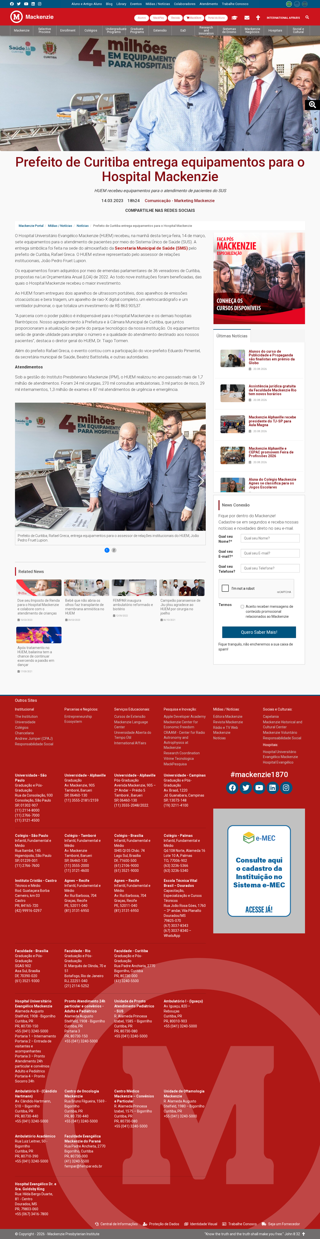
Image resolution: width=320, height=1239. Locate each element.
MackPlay (158, 18)
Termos (225, 605)
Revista (175, 18)
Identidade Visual (203, 1224)
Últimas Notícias (232, 335)
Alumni (141, 18)
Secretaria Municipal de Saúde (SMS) (151, 248)
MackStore (195, 18)
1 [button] (107, 550)
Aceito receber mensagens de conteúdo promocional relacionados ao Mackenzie (269, 611)
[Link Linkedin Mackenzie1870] (33, 4)
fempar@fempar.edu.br (83, 1166)
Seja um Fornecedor (284, 1224)
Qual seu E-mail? (225, 553)
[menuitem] (87, 4)
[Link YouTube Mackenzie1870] (26, 4)
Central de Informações (119, 1224)
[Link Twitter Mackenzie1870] (19, 4)
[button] (201, 480)
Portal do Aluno (216, 18)
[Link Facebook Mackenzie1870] (12, 4)
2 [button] (114, 550)
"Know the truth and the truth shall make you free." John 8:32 (253, 1234)
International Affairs (283, 18)
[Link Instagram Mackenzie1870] (39, 4)
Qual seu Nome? (225, 538)
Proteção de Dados (164, 1224)
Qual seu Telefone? (226, 568)
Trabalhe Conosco (242, 1224)
